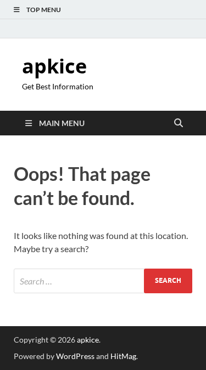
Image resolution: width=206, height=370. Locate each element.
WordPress (75, 356)
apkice (54, 66)
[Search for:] (103, 281)
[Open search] (178, 123)
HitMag (123, 356)
